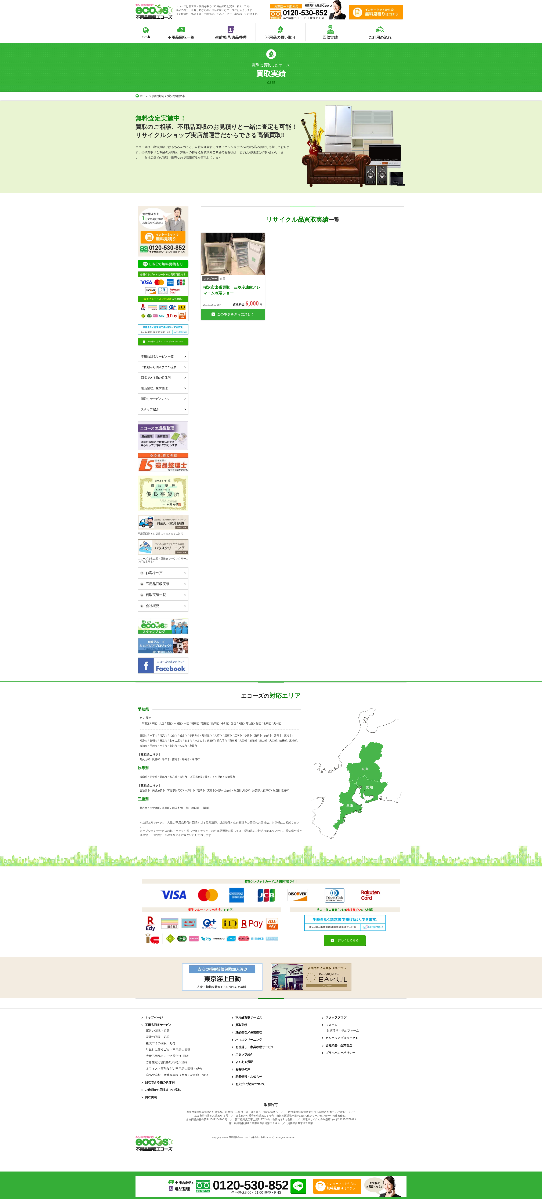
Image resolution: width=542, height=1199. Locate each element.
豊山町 (263, 740)
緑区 (258, 723)
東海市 (288, 735)
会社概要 (152, 606)
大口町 (273, 740)
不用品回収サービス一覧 (157, 356)
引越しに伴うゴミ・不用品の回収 (168, 1049)
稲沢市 (163, 735)
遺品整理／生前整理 (154, 388)
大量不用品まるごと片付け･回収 (167, 1056)
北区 (161, 723)
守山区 (250, 723)
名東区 (267, 723)
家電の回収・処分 (158, 1037)
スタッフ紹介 (150, 409)
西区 (169, 723)
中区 (186, 723)
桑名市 (143, 807)
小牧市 (248, 735)
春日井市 (194, 735)
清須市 (228, 735)
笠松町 (153, 776)
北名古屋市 (176, 740)
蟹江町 (253, 740)
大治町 (243, 740)
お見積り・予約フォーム (342, 1030)
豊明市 (153, 740)
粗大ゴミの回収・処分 (161, 1043)
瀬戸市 (258, 735)
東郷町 (211, 740)
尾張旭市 (207, 735)
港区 (233, 723)
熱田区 (215, 723)
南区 (241, 723)
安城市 (143, 745)
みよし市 (200, 740)
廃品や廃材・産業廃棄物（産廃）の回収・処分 (177, 1075)
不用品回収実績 (157, 584)
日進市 (163, 740)
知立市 (183, 745)
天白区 (277, 723)
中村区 (178, 723)
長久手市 (222, 740)
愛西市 (143, 735)
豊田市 (193, 745)
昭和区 (195, 723)
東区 (154, 723)
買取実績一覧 (156, 595)
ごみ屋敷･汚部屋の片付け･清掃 (166, 1062)
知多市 (268, 735)
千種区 (145, 723)
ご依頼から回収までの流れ (159, 367)
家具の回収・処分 (158, 1030)
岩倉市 (183, 735)
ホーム (144, 96)
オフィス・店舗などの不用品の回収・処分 (174, 1068)
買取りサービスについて (157, 398)
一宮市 (153, 735)
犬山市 (173, 735)
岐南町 (143, 776)
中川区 (225, 723)
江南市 (238, 735)
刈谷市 (163, 745)
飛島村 (233, 740)
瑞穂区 (205, 723)
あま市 (188, 740)
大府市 (218, 735)
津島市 (278, 735)
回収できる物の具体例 (156, 377)
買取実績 (158, 96)
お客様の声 (154, 573)
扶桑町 (283, 740)
